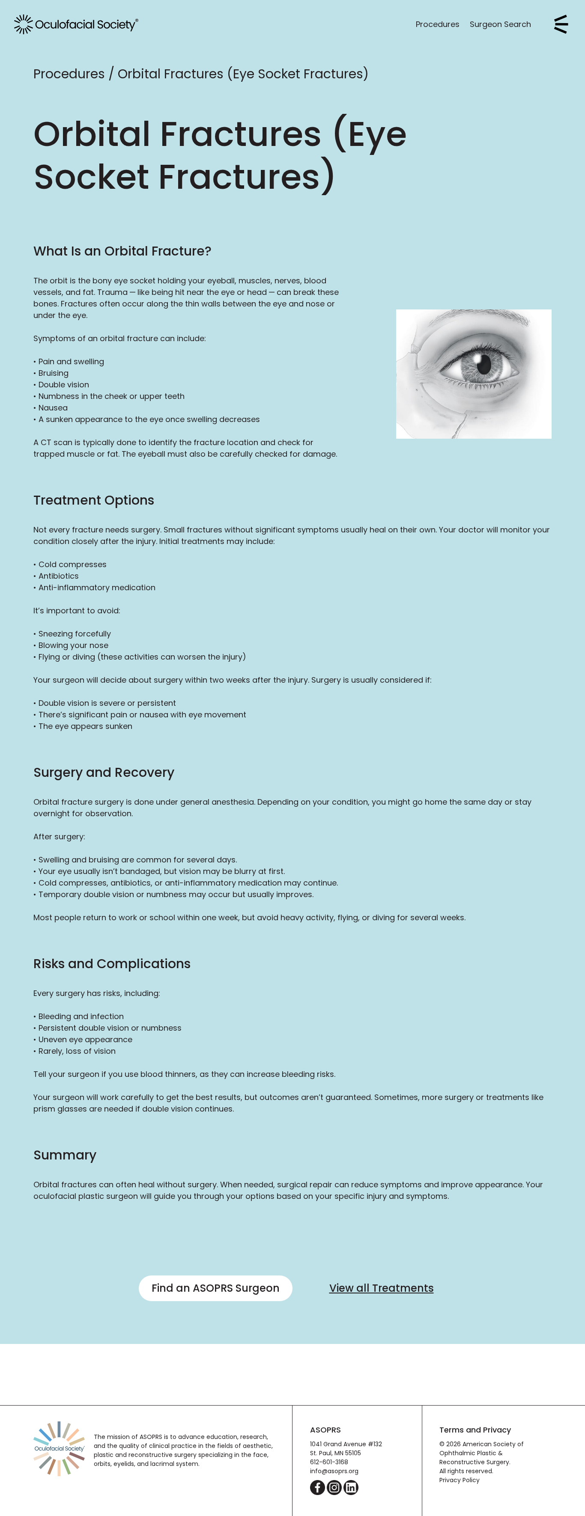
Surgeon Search (500, 24)
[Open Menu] (561, 24)
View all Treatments (381, 1288)
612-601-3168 (329, 1462)
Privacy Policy (459, 1480)
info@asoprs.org (334, 1471)
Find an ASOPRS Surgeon (216, 1288)
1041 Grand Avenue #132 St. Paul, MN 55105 (346, 1448)
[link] (76, 24)
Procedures (438, 24)
